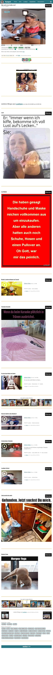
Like (2, 55)
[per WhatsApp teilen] (29, 60)
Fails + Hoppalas (35, 288)
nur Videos (9, 624)
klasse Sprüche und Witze (40, 628)
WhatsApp (25, 635)
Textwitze (11, 635)
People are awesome (35, 422)
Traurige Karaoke (5, 306)
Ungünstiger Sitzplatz (7, 441)
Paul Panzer (17, 633)
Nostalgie (41, 383)
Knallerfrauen (4, 630)
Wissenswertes (34, 383)
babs (19, 55)
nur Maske (4, 191)
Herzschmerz (41, 1)
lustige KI (16, 630)
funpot (8, 2)
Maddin (27, 291)
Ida (26, 386)
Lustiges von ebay (41, 630)
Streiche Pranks (34, 477)
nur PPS (14, 624)
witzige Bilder (37, 635)
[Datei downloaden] (26, 148)
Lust (2, 112)
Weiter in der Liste (47, 612)
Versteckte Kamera (17, 635)
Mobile (15, 47)
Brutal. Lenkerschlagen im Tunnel (10, 279)
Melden (11, 55)
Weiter (48, 6)
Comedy (3, 628)
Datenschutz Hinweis (26, 61)
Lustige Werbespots (23, 630)
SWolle (27, 425)
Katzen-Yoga (4, 554)
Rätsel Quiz (33, 633)
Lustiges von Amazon (33, 630)
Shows (44, 633)
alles (20, 1)
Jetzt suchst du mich (6, 495)
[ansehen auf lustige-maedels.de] (26, 80)
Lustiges (25, 1)
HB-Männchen (31, 628)
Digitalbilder (33, 1)
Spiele (48, 633)
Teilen (4, 55)
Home (15, 1)
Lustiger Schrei (5, 468)
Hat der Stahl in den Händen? (9, 413)
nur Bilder (4, 624)
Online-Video (27, 283)
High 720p (27, 47)
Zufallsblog (4, 612)
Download (7, 55)
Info (13, 55)
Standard (21, 47)
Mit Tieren (48, 630)
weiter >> (26, 647)
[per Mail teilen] (26, 60)
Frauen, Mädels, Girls (35, 452)
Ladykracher (11, 630)
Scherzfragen (38, 633)
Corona (8, 628)
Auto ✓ (10, 47)
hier (23, 51)
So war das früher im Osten (8, 373)
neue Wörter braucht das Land (7, 633)
